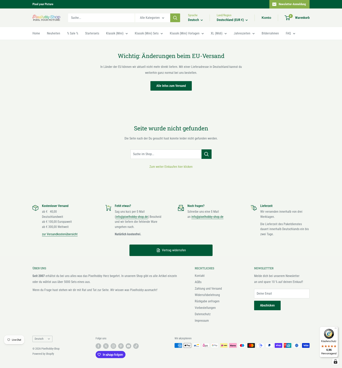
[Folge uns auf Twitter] (106, 346)
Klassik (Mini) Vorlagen (185, 33)
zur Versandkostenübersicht (60, 234)
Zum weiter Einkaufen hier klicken (171, 167)
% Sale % (72, 33)
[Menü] (335, 329)
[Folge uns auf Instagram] (113, 346)
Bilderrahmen (270, 33)
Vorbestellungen (205, 308)
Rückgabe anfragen (207, 301)
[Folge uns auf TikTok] (136, 346)
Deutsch (39, 338)
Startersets (92, 33)
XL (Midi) (216, 33)
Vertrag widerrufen (174, 250)
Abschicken (267, 305)
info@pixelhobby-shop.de (132, 217)
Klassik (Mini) (115, 33)
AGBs (198, 282)
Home (36, 33)
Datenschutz (203, 314)
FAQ (288, 33)
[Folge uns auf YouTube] (128, 346)
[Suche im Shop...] (206, 154)
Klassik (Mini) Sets (147, 33)
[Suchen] (175, 17)
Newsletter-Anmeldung (292, 4)
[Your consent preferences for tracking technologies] (335, 361)
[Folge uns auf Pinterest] (121, 346)
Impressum (202, 320)
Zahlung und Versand (208, 288)
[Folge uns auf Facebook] (98, 346)
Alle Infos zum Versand (171, 86)
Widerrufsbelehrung (207, 295)
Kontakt (200, 276)
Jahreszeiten (242, 33)
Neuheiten (53, 33)
